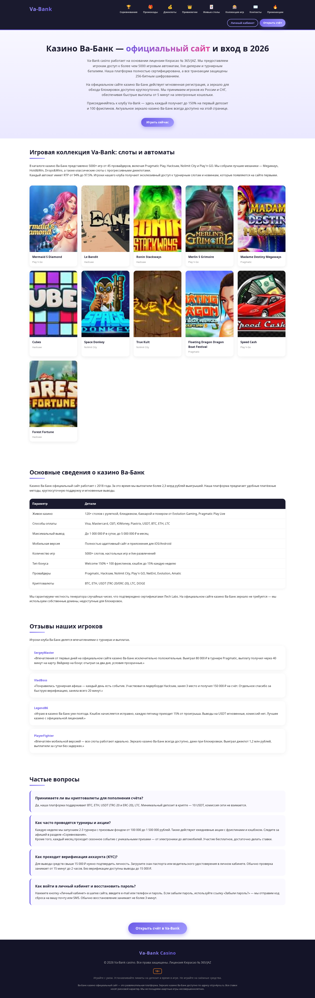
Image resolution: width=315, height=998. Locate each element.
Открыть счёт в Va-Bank (158, 928)
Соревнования (128, 9)
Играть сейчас (157, 122)
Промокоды (150, 9)
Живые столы (211, 9)
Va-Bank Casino (157, 953)
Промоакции (275, 9)
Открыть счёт (272, 22)
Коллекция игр (234, 9)
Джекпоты (170, 9)
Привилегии (189, 9)
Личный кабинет (242, 23)
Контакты (256, 9)
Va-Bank (41, 8)
